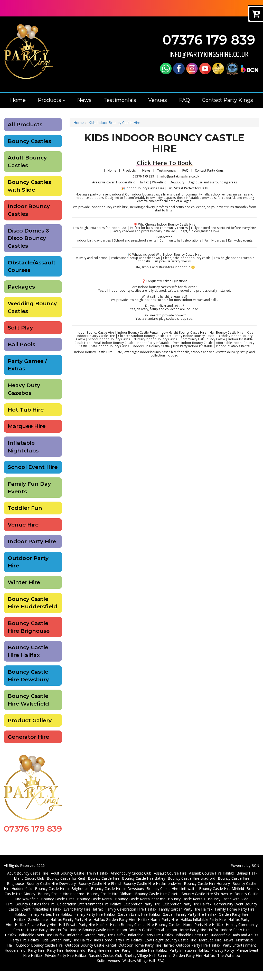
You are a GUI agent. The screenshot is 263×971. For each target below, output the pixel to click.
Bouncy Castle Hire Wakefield (28, 700)
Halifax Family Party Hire (70, 919)
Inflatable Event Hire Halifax (41, 934)
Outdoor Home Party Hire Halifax (146, 945)
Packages (21, 286)
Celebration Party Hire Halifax (187, 904)
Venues (157, 100)
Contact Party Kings (227, 100)
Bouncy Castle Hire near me (61, 893)
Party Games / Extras (27, 365)
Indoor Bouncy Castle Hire (92, 929)
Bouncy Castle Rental (94, 898)
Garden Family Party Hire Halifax (189, 914)
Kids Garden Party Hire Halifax (66, 940)
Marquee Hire (26, 426)
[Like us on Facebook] (179, 68)
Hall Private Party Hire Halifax (83, 924)
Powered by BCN (245, 865)
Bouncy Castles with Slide (29, 186)
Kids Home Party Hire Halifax (118, 940)
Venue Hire (23, 524)
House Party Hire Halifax (47, 929)
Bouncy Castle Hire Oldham (110, 893)
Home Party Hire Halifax (203, 924)
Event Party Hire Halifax (83, 909)
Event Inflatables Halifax (41, 909)
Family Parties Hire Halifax (50, 914)
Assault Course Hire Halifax (211, 873)
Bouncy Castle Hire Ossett (157, 893)
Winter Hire (24, 582)
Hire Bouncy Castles (164, 924)
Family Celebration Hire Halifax (130, 909)
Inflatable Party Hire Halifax (150, 934)
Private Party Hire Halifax (65, 955)
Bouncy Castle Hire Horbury (207, 883)
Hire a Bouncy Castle (127, 924)
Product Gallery (30, 720)
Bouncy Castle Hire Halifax (28, 651)
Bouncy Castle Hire (103, 878)
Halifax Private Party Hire (35, 924)
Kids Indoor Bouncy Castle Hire (114, 122)
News (84, 100)
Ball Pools (21, 344)
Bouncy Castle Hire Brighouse (29, 627)
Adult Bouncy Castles (27, 161)
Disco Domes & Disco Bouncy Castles (29, 238)
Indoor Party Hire (32, 541)
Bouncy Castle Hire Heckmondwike (152, 883)
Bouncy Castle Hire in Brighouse (61, 888)
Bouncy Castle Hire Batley (143, 878)
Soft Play (20, 327)
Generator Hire (28, 737)
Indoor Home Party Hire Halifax (192, 929)
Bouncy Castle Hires (57, 898)
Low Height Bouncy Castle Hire (170, 940)
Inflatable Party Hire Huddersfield (203, 934)
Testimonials (120, 100)
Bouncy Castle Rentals (186, 898)
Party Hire (36, 950)
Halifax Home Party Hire (158, 919)
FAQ (184, 100)
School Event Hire (33, 467)
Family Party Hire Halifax (94, 914)
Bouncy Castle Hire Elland (99, 883)
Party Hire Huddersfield (66, 950)
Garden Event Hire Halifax (139, 914)
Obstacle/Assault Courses (31, 266)
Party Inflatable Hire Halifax (144, 950)
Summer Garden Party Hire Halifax (186, 955)
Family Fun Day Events (29, 487)
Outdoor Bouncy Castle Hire (39, 945)
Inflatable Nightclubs (23, 447)
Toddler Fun (25, 508)
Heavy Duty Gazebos (24, 389)
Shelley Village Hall (140, 955)
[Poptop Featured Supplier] (218, 68)
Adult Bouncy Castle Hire (27, 873)
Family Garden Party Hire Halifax (185, 909)
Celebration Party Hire (142, 904)
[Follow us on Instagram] (192, 68)
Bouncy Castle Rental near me (140, 898)
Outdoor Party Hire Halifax (198, 945)
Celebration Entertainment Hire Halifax (89, 904)
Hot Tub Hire (26, 409)
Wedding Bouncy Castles (32, 307)
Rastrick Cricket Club (105, 955)
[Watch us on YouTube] (205, 68)
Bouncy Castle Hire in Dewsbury (117, 888)
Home (18, 100)
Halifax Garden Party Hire (114, 919)
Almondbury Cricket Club (131, 873)
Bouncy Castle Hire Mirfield (221, 888)
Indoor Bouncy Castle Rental (140, 929)
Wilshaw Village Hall (139, 960)
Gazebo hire (38, 919)
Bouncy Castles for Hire (35, 904)
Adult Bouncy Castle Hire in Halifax (79, 873)
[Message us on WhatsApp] (166, 68)
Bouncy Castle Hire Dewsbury (28, 676)
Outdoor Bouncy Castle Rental (90, 945)
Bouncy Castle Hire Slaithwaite (206, 893)
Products (50, 100)
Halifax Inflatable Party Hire (203, 919)
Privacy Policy (222, 950)
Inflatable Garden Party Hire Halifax (96, 934)
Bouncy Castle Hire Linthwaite (171, 888)
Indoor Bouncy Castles (29, 210)
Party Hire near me (103, 950)
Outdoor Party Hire (28, 562)
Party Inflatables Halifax (189, 950)
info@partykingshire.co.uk (209, 54)
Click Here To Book (164, 162)
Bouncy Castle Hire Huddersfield (32, 603)
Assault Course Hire (170, 873)
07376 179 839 (209, 40)
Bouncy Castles (29, 141)
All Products (25, 124)
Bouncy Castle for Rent (66, 878)
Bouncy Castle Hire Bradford (191, 878)
